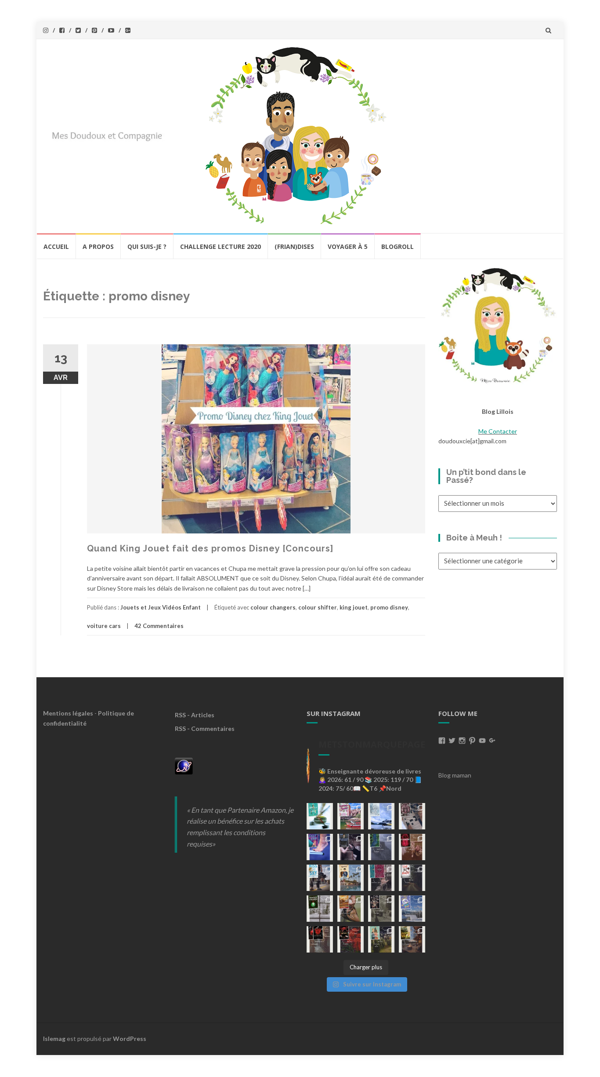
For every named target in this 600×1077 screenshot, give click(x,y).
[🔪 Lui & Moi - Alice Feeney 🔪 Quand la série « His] (412, 878)
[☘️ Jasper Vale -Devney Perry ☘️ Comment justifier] (412, 939)
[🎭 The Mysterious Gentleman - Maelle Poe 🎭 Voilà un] (350, 847)
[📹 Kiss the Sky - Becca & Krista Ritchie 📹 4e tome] (320, 878)
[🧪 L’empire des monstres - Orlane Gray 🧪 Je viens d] (320, 939)
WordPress (129, 1038)
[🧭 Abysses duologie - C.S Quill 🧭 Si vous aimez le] (381, 878)
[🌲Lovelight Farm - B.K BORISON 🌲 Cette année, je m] (381, 939)
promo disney (389, 607)
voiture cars (104, 625)
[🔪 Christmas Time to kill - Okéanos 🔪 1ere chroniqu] (350, 939)
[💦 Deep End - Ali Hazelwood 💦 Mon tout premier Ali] (320, 847)
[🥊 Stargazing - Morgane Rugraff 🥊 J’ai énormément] (412, 847)
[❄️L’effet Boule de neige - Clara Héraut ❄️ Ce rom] (412, 908)
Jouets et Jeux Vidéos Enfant (160, 607)
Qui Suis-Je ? (146, 246)
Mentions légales (68, 713)
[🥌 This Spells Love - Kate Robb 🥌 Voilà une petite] (320, 816)
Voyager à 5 (348, 246)
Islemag (54, 1038)
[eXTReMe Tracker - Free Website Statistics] (184, 765)
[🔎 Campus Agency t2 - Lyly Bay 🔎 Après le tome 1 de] (350, 878)
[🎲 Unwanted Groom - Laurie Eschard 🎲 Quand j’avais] (350, 816)
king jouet (354, 607)
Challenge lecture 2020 (220, 246)
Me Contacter (497, 431)
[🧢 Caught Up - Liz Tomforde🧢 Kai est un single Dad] (350, 908)
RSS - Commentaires (205, 728)
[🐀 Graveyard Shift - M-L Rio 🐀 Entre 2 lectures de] (381, 908)
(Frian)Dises (294, 246)
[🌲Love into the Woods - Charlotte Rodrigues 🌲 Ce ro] (381, 816)
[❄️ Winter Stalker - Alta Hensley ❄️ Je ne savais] (320, 908)
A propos (98, 246)
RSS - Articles (194, 715)
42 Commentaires (159, 625)
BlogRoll (397, 246)
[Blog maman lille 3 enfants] (497, 325)
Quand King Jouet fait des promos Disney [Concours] (210, 548)
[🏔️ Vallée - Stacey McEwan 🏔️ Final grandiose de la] (381, 847)
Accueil (56, 246)
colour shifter (317, 607)
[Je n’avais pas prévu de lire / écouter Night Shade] (412, 816)
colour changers (273, 607)
